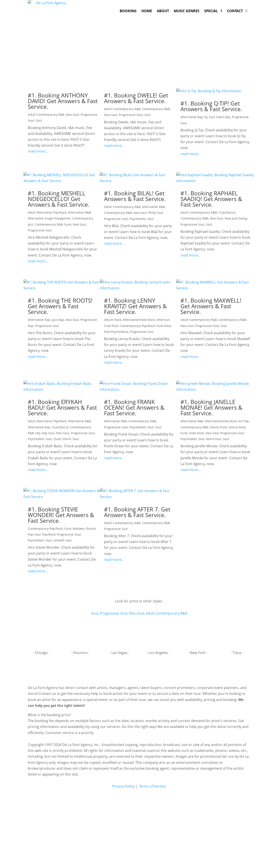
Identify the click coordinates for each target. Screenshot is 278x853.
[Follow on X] (148, 670)
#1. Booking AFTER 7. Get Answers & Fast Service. (137, 512)
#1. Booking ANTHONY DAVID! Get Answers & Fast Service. (63, 101)
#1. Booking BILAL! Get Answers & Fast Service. (135, 196)
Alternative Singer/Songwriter (49, 218)
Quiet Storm (62, 439)
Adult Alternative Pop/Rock (47, 212)
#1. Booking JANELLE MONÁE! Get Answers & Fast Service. (211, 407)
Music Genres (186, 10)
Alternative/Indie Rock (139, 320)
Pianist (91, 528)
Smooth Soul (62, 540)
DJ (205, 117)
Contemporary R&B (156, 109)
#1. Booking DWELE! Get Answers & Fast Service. (136, 98)
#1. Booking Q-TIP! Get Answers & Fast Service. (211, 106)
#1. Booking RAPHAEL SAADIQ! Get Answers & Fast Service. (211, 198)
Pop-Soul (34, 534)
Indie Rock (196, 433)
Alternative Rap (191, 117)
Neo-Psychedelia (116, 332)
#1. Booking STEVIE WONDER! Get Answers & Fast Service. (61, 515)
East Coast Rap (219, 117)
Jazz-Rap (58, 320)
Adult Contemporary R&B (46, 114)
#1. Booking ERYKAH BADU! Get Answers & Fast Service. (62, 407)
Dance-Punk (218, 427)
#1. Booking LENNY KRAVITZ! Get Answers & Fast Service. (135, 306)
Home (146, 10)
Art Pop (243, 421)
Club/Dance (226, 212)
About (163, 10)
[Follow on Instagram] (139, 670)
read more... (38, 151)
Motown (78, 528)
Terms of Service (152, 786)
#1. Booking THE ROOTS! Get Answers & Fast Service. (60, 306)
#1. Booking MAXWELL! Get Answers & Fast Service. (210, 306)
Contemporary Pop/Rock (137, 326)
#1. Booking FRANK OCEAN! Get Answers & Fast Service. (134, 407)
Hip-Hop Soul (45, 433)
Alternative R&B (79, 212)
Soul (39, 120)
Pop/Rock (48, 534)
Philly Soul (155, 213)
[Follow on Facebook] (129, 670)
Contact (235, 10)
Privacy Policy (123, 786)
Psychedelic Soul (141, 219)
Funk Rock (163, 326)
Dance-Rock (237, 427)
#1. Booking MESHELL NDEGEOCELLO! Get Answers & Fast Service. (58, 198)
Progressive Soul (131, 115)
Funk (67, 224)
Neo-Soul (72, 114)
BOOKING (128, 10)
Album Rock (112, 320)
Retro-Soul (213, 439)
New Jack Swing (236, 218)
